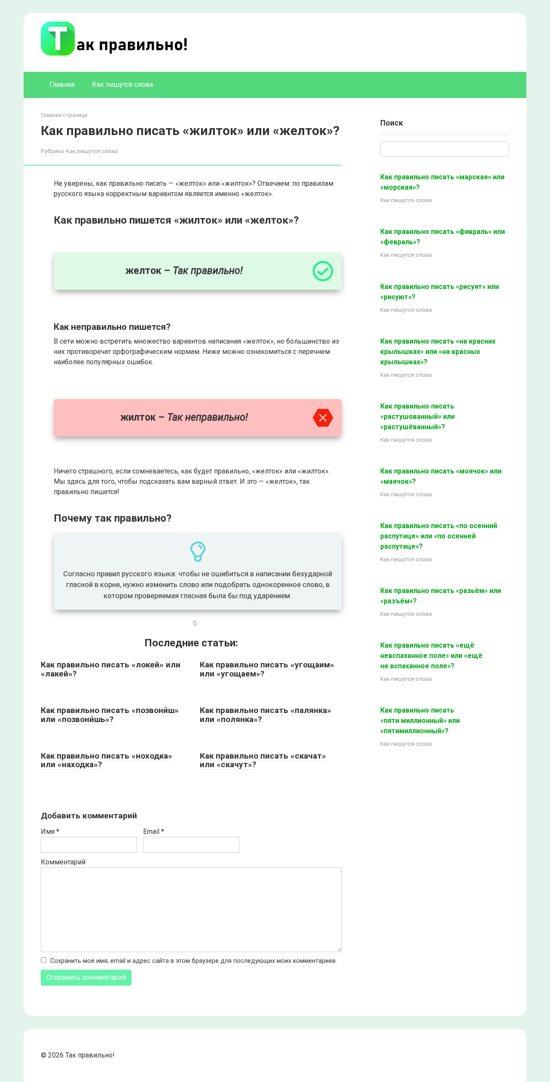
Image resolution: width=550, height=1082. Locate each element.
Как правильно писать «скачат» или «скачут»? (263, 760)
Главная (62, 84)
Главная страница (64, 115)
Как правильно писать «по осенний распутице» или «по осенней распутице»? (438, 536)
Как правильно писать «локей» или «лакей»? (110, 669)
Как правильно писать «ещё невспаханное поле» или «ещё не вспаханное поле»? (431, 655)
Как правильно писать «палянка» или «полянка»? (265, 714)
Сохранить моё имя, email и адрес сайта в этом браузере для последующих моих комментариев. (193, 961)
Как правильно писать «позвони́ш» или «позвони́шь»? (110, 714)
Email (153, 831)
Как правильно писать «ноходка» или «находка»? (106, 760)
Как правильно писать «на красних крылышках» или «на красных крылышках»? (437, 351)
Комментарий (63, 862)
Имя (50, 831)
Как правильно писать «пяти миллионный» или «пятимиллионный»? (420, 720)
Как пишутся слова (122, 84)
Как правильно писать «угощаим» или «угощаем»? (267, 669)
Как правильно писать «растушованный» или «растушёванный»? (417, 416)
